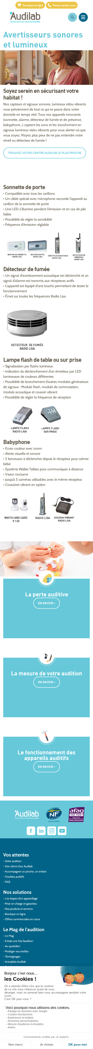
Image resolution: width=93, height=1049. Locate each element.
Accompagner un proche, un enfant (25, 871)
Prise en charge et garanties (21, 903)
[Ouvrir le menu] (83, 17)
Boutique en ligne (33, 5)
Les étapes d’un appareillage (21, 898)
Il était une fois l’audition (19, 941)
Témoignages (12, 956)
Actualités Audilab (15, 961)
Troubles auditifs (14, 876)
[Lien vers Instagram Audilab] (51, 830)
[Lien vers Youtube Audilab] (62, 830)
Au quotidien (12, 946)
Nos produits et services (19, 908)
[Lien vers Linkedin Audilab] (41, 830)
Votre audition (13, 861)
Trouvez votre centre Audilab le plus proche (44, 153)
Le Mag (9, 935)
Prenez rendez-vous (64, 5)
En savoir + (46, 603)
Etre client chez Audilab (19, 866)
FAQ (7, 881)
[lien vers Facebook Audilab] (31, 830)
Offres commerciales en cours (22, 919)
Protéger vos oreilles (17, 951)
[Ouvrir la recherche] (72, 17)
